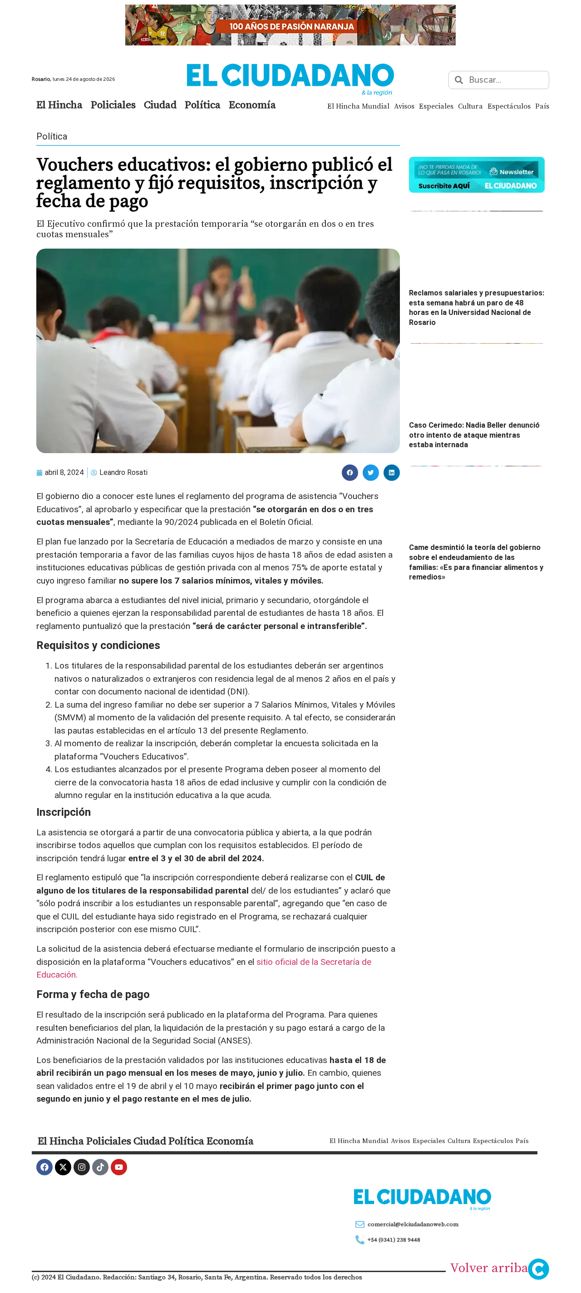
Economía (252, 104)
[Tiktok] (100, 1167)
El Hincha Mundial (358, 106)
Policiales (113, 104)
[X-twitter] (63, 1167)
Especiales (436, 106)
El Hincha (59, 104)
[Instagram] (82, 1167)
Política (203, 104)
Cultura (470, 106)
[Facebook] (44, 1167)
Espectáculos (509, 106)
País (542, 106)
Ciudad (160, 104)
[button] (350, 472)
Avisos (404, 106)
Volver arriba (489, 1267)
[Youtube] (119, 1167)
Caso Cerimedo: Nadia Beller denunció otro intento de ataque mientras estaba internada (474, 435)
